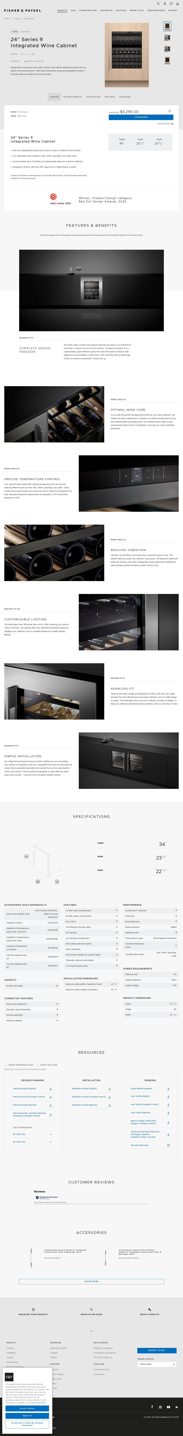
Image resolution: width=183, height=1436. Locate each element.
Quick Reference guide (141, 1089)
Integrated (29, 18)
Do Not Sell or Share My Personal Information (27, 1424)
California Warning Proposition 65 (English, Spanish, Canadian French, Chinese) (145, 1134)
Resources (110, 97)
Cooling (16, 18)
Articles (53, 1357)
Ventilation (11, 1353)
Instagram (160, 1407)
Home (6, 18)
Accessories (125, 97)
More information (38, 1403)
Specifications (93, 97)
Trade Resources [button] (156, 10)
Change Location (145, 1359)
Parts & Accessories (15, 1367)
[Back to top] (91, 1331)
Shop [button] (73, 10)
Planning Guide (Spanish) (25, 1105)
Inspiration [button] (106, 10)
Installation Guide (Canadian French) (89, 1097)
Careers (53, 1388)
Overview (54, 97)
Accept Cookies (27, 1408)
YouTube (169, 1407)
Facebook (152, 1407)
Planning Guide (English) (24, 1089)
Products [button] (62, 10)
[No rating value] (26, 54)
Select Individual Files (21, 1065)
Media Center (56, 1379)
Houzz (177, 1407)
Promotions (99, 1374)
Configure (141, 117)
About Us (54, 1370)
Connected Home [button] (88, 10)
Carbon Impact (57, 1374)
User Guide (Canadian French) (145, 1104)
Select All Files (48, 1065)
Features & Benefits (72, 97)
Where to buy (156, 1350)
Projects (53, 1353)
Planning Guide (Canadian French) (29, 1097)
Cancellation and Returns (105, 1353)
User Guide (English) (140, 1096)
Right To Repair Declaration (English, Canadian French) (143, 1122)
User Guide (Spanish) (140, 1113)
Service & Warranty (140, 1145)
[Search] (158, 3)
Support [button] (172, 10)
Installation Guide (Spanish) (84, 1105)
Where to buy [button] (137, 10)
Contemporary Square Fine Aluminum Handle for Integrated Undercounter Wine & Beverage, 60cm (140, 1252)
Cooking (10, 1348)
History (53, 1384)
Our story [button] (121, 10)
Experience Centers (58, 1348)
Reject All (27, 1416)
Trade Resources (101, 1370)
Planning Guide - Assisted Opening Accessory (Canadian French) (29, 1114)
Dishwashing (12, 1362)
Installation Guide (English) (84, 1089)
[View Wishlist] (171, 4)
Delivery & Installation (103, 1348)
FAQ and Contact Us (103, 1357)
